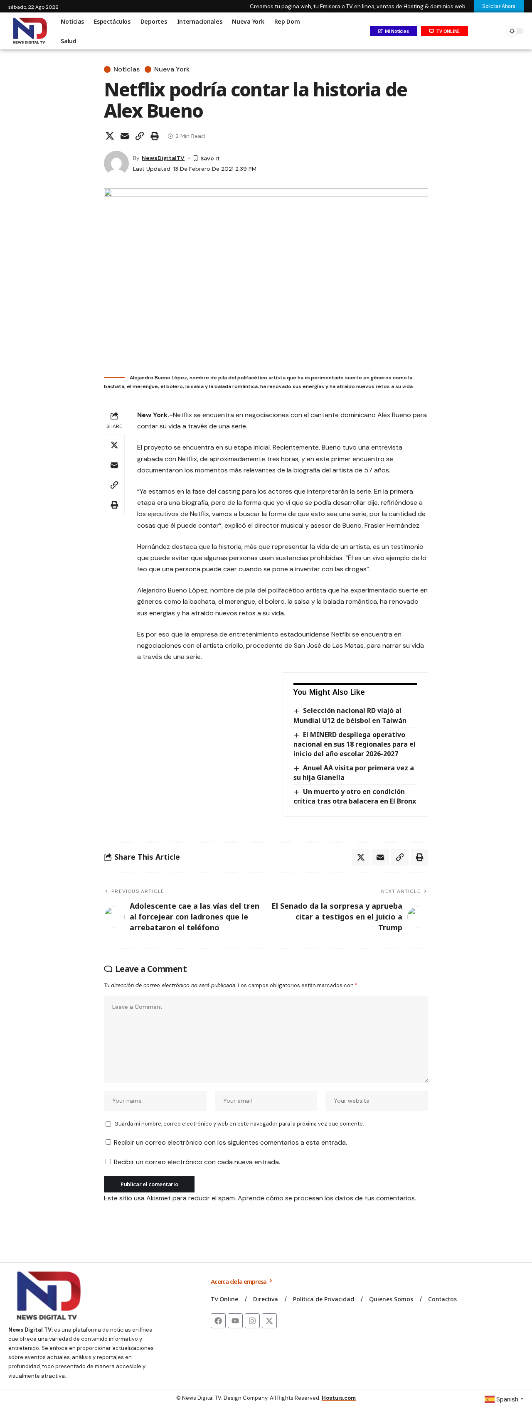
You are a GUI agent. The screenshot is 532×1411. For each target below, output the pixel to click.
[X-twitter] (269, 1320)
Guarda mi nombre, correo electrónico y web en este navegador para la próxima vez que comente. (239, 1123)
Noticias (126, 69)
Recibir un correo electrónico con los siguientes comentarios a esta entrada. (230, 1142)
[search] (497, 31)
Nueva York (172, 69)
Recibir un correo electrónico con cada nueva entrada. (197, 1162)
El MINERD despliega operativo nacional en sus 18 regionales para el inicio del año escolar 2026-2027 (354, 744)
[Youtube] (235, 1320)
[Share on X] (110, 136)
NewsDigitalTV (163, 158)
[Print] (154, 136)
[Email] (125, 136)
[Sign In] (479, 31)
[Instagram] (252, 1320)
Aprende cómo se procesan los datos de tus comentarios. (327, 1198)
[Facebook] (218, 1320)
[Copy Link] (139, 136)
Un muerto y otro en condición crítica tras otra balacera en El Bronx (354, 796)
